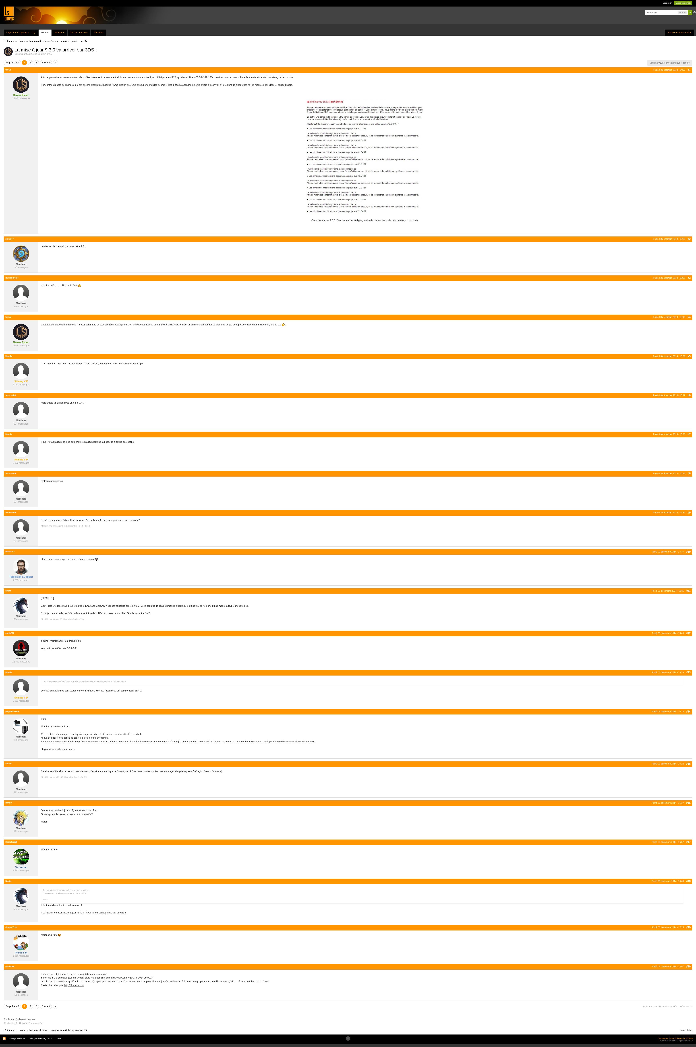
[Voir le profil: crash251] (21, 648)
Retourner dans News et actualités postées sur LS (667, 1006)
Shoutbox (98, 32)
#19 (688, 927)
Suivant (46, 62)
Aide (59, 1038)
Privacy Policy (686, 1030)
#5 (689, 356)
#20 (688, 966)
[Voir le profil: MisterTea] (21, 566)
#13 (688, 672)
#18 (688, 881)
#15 (688, 763)
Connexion (667, 3)
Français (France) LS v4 (41, 1038)
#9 (689, 512)
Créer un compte (683, 3)
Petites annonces (79, 32)
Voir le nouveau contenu (679, 32)
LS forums (9, 1030)
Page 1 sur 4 (12, 62)
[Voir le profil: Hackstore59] (21, 856)
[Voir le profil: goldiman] (21, 981)
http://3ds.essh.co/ (74, 985)
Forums (45, 32)
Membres (59, 32)
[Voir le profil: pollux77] (21, 253)
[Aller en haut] (348, 1038)
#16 (688, 802)
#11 (688, 590)
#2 (689, 238)
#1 (689, 69)
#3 (689, 277)
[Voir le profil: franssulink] (21, 410)
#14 (688, 711)
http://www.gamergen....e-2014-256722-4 (132, 977)
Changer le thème (17, 1038)
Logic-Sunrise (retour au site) (20, 32)
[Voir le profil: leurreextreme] (21, 292)
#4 (689, 317)
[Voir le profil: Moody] (21, 370)
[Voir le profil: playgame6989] (21, 726)
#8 (689, 473)
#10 (688, 551)
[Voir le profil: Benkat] (21, 817)
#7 (689, 434)
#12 (688, 633)
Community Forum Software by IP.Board (675, 1038)
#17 (688, 842)
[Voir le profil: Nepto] (21, 605)
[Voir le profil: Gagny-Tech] (21, 942)
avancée (694, 12)
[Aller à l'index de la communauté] (9, 13)
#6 (689, 395)
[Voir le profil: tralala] (21, 84)
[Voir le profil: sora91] (21, 778)
